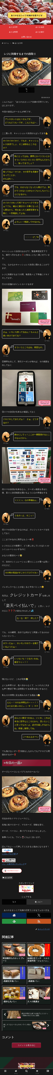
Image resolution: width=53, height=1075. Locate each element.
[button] (39, 902)
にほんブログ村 (9, 854)
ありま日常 (8, 877)
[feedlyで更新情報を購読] (14, 921)
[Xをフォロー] (39, 915)
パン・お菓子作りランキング (13, 864)
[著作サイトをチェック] (14, 915)
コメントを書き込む (26, 1045)
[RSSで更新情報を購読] (39, 921)
